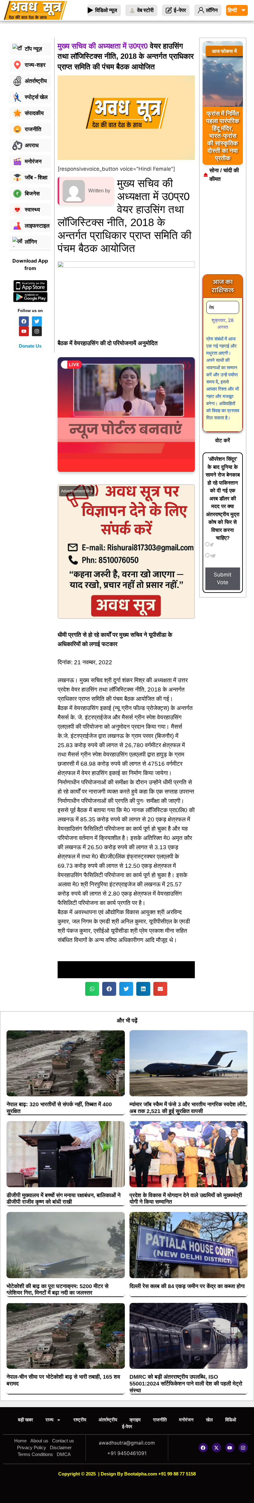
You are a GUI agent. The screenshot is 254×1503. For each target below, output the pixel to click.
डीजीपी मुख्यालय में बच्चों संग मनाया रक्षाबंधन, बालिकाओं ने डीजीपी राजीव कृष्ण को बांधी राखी (63, 1198)
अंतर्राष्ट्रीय (108, 1419)
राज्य (49, 1419)
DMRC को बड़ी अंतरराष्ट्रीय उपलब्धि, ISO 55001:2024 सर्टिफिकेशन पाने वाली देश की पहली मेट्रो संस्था (185, 1383)
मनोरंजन (186, 1419)
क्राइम (135, 1419)
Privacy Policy (31, 1447)
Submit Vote (222, 579)
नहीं (212, 556)
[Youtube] (229, 1447)
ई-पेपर (127, 1426)
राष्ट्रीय (79, 1419)
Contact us (63, 1440)
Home (20, 1440)
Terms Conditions (35, 1454)
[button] (92, 989)
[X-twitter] (216, 1447)
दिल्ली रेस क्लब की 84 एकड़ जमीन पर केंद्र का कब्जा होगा (187, 1286)
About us (39, 1440)
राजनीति (160, 1419)
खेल (209, 1419)
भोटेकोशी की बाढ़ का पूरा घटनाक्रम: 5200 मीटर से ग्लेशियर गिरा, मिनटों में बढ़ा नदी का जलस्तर (57, 1289)
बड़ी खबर (25, 1419)
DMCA (64, 1454)
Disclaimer (61, 1447)
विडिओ (230, 1419)
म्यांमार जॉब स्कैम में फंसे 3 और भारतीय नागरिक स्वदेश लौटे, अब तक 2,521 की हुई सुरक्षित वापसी (188, 1107)
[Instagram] (243, 1447)
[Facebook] (203, 1447)
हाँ (211, 545)
